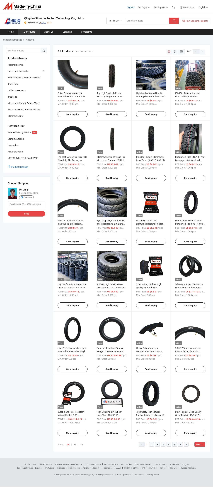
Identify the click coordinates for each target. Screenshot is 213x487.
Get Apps (187, 7)
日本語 (136, 468)
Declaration (139, 474)
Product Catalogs (19, 166)
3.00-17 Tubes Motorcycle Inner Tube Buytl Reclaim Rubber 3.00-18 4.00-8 (70, 224)
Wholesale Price (111, 464)
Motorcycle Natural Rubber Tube (23, 103)
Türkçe (162, 468)
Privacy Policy (153, 474)
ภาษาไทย (153, 468)
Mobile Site (174, 464)
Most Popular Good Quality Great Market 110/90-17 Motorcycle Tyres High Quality (189, 415)
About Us (48, 31)
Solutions (67, 31)
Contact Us (86, 31)
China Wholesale (94, 464)
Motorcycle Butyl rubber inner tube (24, 109)
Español (38, 468)
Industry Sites (126, 464)
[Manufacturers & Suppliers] (23, 6)
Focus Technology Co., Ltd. (86, 474)
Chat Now (28, 197)
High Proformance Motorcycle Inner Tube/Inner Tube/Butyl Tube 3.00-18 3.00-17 (72, 351)
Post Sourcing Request (197, 20)
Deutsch (96, 468)
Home (11, 31)
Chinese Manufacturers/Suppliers (69, 464)
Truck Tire (12, 96)
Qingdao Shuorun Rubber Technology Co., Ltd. (52, 18)
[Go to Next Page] (202, 51)
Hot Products (30, 464)
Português (49, 468)
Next (198, 444)
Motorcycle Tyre (15, 64)
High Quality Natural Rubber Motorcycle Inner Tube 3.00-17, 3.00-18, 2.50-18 (151, 96)
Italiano (86, 468)
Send (26, 213)
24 (68, 444)
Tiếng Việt (173, 468)
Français (61, 468)
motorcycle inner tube (18, 71)
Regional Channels (143, 464)
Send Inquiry (72, 114)
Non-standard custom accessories (24, 77)
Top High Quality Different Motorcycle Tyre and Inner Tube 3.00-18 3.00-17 (109, 96)
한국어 (127, 468)
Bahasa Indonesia (188, 468)
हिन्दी (143, 468)
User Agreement (124, 474)
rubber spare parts (17, 90)
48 (81, 444)
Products (30, 31)
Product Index (160, 464)
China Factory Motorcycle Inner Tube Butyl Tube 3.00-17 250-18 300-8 (72, 96)
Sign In (131, 7)
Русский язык (74, 468)
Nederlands (107, 468)
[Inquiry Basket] (174, 7)
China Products (45, 464)
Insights (185, 464)
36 (75, 444)
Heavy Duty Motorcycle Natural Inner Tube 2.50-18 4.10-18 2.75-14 (149, 351)
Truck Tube (13, 83)
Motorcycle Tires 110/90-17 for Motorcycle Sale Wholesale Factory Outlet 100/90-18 (190, 160)
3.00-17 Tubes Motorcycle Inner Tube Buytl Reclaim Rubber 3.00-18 (187, 351)
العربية (118, 468)
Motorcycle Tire (15, 115)
